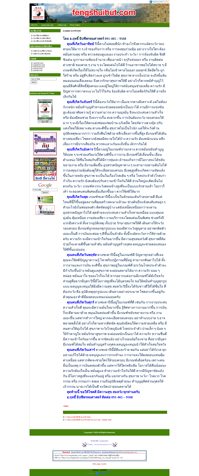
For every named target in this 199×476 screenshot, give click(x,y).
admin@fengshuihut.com (129, 452)
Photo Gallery (75, 25)
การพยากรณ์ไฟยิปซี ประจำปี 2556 (78, 417)
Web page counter (99, 464)
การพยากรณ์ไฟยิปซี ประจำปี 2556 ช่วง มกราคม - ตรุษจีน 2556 (88, 420)
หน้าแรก (34, 25)
